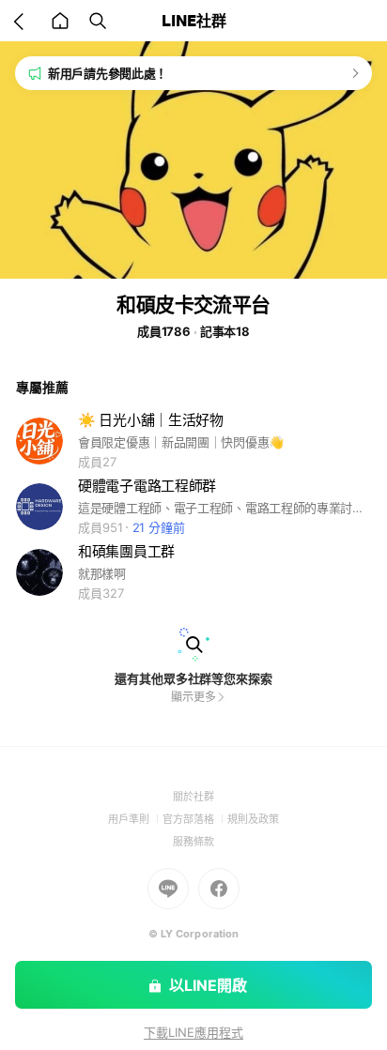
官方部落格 (195, 819)
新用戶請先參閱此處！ (107, 73)
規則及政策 (253, 819)
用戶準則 (135, 819)
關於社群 (193, 796)
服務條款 (193, 841)
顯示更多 (193, 697)
